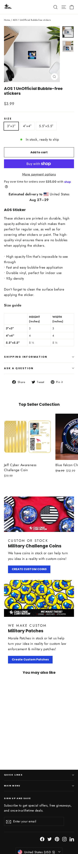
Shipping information (25, 356)
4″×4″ (27, 126)
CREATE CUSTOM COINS (29, 569)
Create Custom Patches (30, 659)
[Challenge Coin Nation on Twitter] (49, 839)
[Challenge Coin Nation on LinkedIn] (72, 839)
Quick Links (13, 774)
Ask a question (19, 368)
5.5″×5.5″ (46, 126)
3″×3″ (11, 126)
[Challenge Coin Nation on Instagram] (64, 839)
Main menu (12, 785)
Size (8, 118)
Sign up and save (17, 798)
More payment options (39, 174)
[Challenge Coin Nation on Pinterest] (57, 839)
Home (7, 20)
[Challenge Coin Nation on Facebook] (42, 839)
